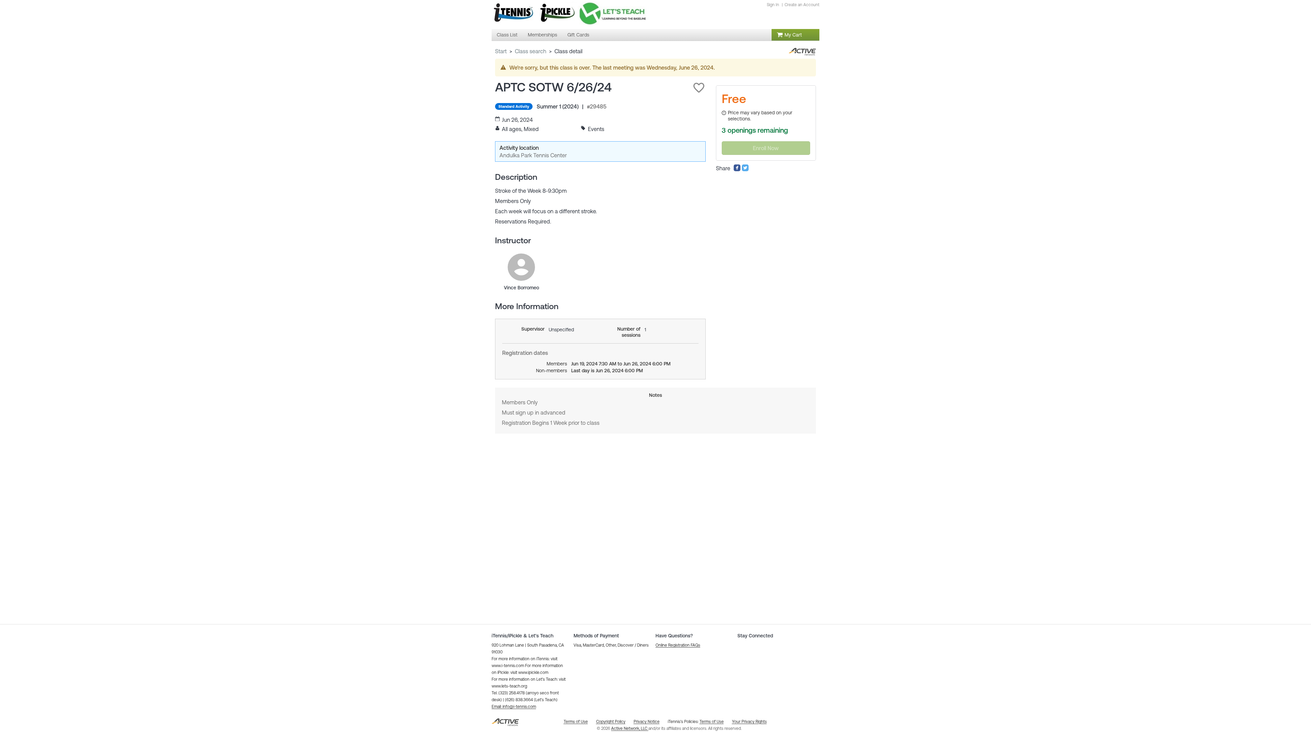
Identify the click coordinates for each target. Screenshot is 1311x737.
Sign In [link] (773, 4)
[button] (698, 87)
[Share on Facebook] (737, 170)
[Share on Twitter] (745, 170)
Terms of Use (712, 721)
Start (501, 51)
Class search (530, 51)
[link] (521, 267)
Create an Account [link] (802, 4)
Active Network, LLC (629, 728)
